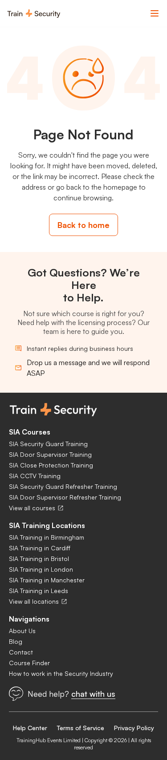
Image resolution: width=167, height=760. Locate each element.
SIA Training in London (41, 569)
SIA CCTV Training (35, 476)
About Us (22, 630)
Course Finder (29, 663)
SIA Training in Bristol (39, 558)
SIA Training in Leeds (38, 590)
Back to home (83, 225)
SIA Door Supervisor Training (50, 454)
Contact (21, 652)
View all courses (32, 508)
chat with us (93, 694)
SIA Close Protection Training (51, 465)
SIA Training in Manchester (47, 580)
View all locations (34, 601)
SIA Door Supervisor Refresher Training (65, 497)
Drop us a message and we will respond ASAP (88, 368)
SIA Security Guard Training (48, 443)
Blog (15, 641)
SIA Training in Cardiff (39, 548)
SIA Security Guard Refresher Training (63, 486)
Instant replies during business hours (80, 348)
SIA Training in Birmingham (46, 537)
